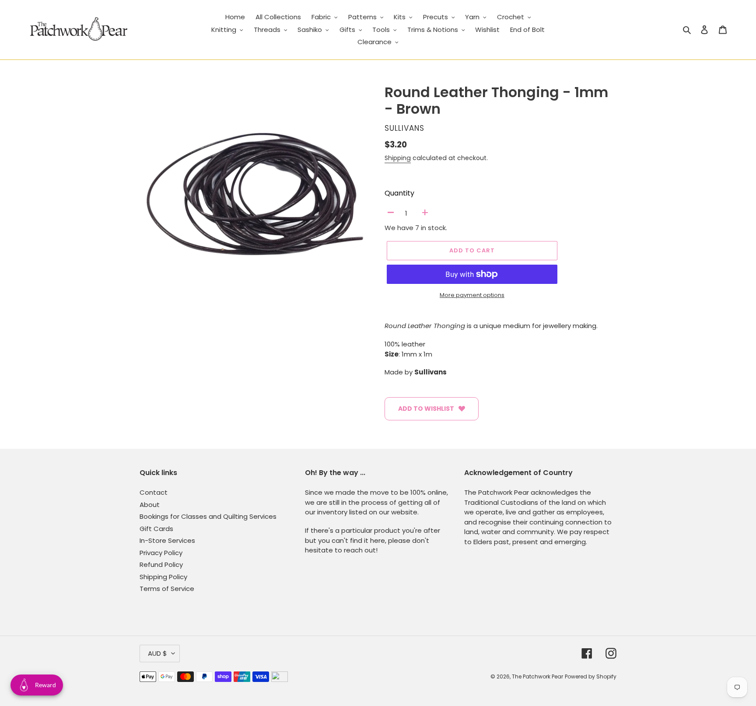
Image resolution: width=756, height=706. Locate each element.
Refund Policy (161, 564)
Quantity (399, 193)
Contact (154, 492)
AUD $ (157, 653)
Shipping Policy (163, 576)
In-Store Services (167, 540)
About (150, 504)
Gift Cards (156, 528)
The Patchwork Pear (537, 676)
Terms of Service (167, 588)
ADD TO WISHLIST (426, 408)
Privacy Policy (161, 552)
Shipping (398, 158)
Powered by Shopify (590, 676)
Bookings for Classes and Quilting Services (208, 516)
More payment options (472, 295)
